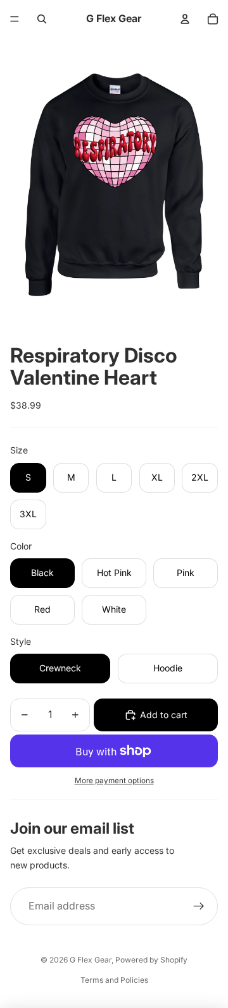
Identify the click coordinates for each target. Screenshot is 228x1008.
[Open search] (42, 19)
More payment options (114, 780)
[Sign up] (199, 906)
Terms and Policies (114, 980)
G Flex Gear (90, 959)
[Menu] (14, 18)
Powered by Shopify (151, 959)
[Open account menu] (185, 19)
